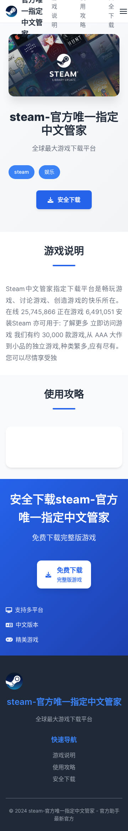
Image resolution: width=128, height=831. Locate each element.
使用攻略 (64, 767)
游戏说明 (64, 755)
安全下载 (69, 199)
